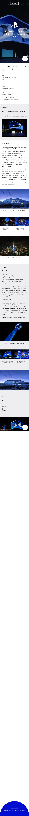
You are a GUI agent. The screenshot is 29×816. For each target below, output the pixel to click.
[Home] (14, 3)
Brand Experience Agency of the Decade (14, 810)
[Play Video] (25, 59)
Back (14, 437)
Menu (24, 3)
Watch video (14, 40)
